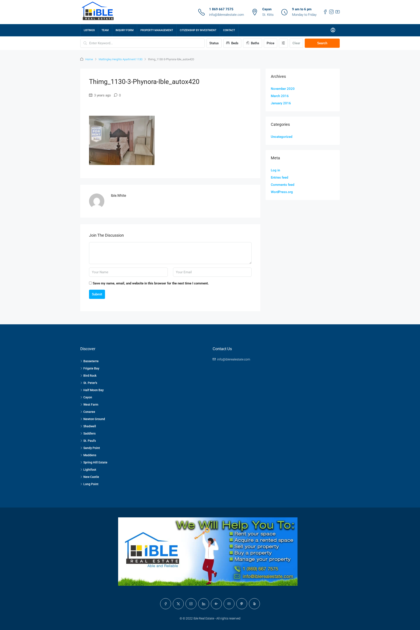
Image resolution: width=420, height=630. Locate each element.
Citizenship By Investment (198, 30)
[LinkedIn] (203, 603)
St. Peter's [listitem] (90, 383)
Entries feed (279, 177)
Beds (234, 43)
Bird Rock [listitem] (89, 375)
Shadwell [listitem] (89, 426)
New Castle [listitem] (91, 477)
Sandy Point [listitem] (91, 448)
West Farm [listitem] (90, 404)
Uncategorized (281, 137)
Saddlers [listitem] (89, 433)
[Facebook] (165, 603)
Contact (229, 30)
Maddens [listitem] (89, 455)
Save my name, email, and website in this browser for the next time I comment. (151, 283)
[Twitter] (178, 603)
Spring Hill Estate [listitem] (95, 462)
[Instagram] (191, 603)
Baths (254, 43)
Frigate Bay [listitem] (91, 368)
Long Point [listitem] (90, 484)
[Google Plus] (216, 603)
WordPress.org (282, 192)
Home (89, 59)
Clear (296, 43)
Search (322, 43)
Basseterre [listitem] (91, 361)
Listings (89, 30)
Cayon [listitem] (87, 397)
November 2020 (283, 89)
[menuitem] (333, 30)
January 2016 (281, 103)
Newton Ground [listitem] (94, 419)
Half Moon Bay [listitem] (93, 390)
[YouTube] (229, 603)
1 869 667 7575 (221, 9)
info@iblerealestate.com (226, 15)
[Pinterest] (241, 603)
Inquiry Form (125, 30)
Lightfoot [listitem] (89, 469)
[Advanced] (283, 43)
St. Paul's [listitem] (89, 440)
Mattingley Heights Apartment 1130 (120, 59)
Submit (97, 294)
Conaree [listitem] (89, 411)
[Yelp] (254, 603)
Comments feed (282, 185)
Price (270, 43)
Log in (275, 170)
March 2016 (280, 96)
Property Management (156, 30)
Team (105, 30)
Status (214, 43)
